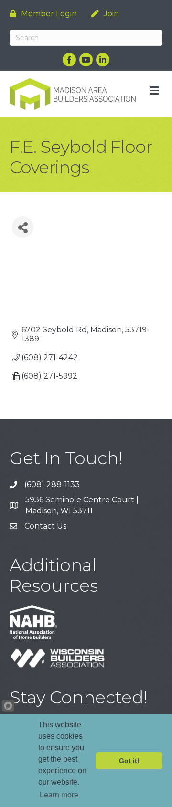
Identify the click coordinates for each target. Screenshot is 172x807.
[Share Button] (22, 227)
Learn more (59, 795)
